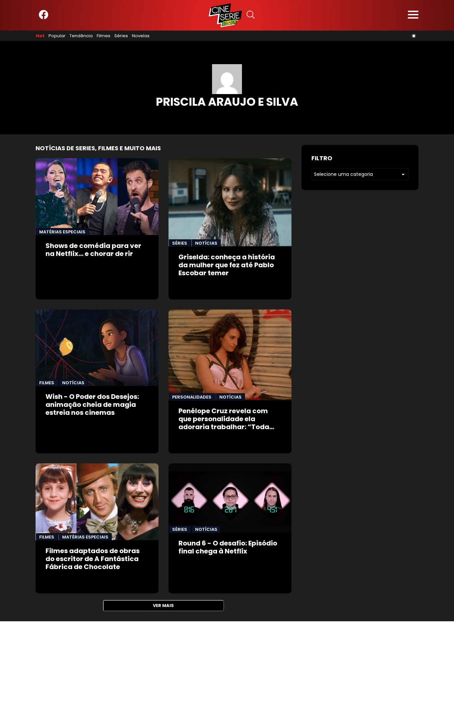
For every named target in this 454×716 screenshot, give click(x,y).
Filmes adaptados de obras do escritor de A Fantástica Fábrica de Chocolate (93, 558)
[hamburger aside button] (413, 15)
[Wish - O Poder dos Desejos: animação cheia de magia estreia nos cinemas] (97, 347)
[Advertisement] (199, 667)
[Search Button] (250, 15)
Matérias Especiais (62, 232)
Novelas (141, 36)
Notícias (206, 243)
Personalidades (192, 397)
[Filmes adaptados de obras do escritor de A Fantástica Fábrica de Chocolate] (97, 501)
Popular (57, 36)
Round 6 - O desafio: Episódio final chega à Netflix (227, 547)
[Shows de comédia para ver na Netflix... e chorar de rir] (97, 196)
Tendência (81, 36)
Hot (40, 36)
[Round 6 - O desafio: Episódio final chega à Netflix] (230, 498)
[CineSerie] (225, 15)
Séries (121, 36)
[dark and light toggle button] (413, 36)
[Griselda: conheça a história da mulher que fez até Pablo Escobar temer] (230, 202)
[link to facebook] (43, 18)
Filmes (103, 36)
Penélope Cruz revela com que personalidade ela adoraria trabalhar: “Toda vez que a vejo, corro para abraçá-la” (223, 426)
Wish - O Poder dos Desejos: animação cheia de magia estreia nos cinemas (92, 404)
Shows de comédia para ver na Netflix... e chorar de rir (93, 249)
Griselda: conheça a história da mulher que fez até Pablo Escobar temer (226, 265)
